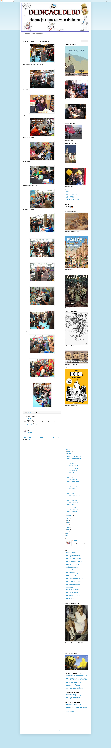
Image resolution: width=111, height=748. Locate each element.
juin (68, 520)
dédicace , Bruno (70, 472)
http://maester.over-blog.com (72, 592)
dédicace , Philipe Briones (72, 461)
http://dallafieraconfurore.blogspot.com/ (74, 558)
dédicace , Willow (70, 493)
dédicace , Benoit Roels (72, 486)
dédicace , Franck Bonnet (72, 465)
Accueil (41, 437)
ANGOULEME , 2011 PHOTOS (72, 199)
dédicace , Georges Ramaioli (73, 481)
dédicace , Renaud (71, 488)
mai (68, 522)
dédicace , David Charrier (72, 475)
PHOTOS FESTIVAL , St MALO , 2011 (74, 456)
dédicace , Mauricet (71, 504)
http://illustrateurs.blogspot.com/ (72, 563)
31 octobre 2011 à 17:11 (32, 424)
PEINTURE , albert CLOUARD (72, 193)
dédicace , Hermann (71, 490)
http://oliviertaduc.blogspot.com (72, 586)
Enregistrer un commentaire (31, 435)
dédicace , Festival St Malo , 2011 (74, 458)
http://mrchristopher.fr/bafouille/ (72, 589)
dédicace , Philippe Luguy (72, 502)
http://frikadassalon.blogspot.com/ (73, 684)
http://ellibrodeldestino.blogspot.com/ (73, 682)
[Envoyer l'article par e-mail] (36, 412)
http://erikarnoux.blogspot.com (72, 600)
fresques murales (69, 553)
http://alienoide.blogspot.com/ (72, 567)
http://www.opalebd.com (71, 593)
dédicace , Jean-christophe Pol (73, 495)
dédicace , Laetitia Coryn (72, 470)
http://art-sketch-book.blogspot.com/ (73, 695)
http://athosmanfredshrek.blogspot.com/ (74, 705)
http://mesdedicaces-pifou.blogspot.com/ (74, 561)
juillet (68, 518)
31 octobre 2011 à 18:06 (32, 432)
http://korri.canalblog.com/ (71, 575)
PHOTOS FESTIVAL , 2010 (71, 197)
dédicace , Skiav (70, 463)
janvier (68, 529)
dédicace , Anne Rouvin (72, 479)
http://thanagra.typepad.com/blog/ (73, 576)
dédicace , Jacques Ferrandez (73, 506)
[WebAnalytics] (66, 722)
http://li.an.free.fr (69, 587)
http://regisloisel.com (70, 598)
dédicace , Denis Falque (72, 507)
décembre (69, 451)
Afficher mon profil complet (70, 546)
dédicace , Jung (70, 483)
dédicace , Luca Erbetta (72, 500)
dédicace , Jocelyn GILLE (72, 468)
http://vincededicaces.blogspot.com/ (73, 704)
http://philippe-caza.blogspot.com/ (73, 573)
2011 (67, 449)
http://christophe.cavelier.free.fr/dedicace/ (74, 578)
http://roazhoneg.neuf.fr (71, 590)
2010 (67, 531)
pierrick (28, 428)
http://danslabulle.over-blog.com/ (72, 580)
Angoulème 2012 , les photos (72, 200)
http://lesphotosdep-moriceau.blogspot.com (75, 647)
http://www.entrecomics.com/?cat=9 (73, 685)
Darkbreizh (29, 418)
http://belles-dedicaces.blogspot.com (73, 581)
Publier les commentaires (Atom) (35, 439)
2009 (67, 533)
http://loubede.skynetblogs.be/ (72, 712)
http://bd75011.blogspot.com (72, 596)
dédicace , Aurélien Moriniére (73, 474)
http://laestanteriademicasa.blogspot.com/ (74, 688)
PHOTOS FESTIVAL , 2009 (71, 194)
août (68, 517)
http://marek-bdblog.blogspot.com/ (73, 556)
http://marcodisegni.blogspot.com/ (73, 697)
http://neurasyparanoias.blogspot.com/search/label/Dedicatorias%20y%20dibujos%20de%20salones (76, 679)
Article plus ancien (56, 437)
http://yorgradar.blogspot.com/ (72, 566)
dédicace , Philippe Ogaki (72, 509)
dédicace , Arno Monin (71, 491)
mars (68, 525)
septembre (69, 515)
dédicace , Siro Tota (71, 477)
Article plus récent (27, 437)
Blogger (60, 730)
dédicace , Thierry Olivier (72, 498)
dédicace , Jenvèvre (71, 497)
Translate (75, 207)
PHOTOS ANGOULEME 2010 (72, 196)
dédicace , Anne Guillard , (72, 511)
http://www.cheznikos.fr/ (71, 552)
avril (68, 524)
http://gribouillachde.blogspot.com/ (73, 584)
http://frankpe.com (69, 583)
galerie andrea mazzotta (71, 694)
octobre (69, 454)
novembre (69, 453)
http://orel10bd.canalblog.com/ (72, 559)
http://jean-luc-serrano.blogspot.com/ (73, 564)
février (68, 527)
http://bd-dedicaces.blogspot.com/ (73, 555)
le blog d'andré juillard (70, 569)
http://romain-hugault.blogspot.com (73, 595)
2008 (67, 535)
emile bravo (68, 570)
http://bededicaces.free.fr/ (71, 572)
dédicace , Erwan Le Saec (72, 513)
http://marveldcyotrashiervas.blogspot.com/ (75, 687)
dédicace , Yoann (70, 467)
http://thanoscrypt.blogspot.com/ (72, 681)
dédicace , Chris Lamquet (72, 484)
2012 (67, 448)
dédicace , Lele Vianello (72, 460)
